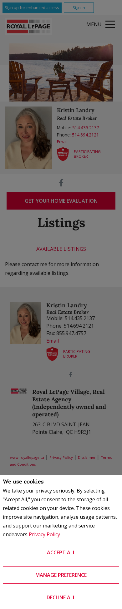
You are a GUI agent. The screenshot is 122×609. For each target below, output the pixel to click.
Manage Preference (61, 575)
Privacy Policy (44, 534)
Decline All (61, 597)
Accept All (61, 552)
